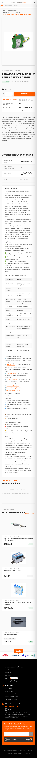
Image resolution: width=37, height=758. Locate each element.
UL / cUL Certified (12, 379)
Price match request (10, 694)
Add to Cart (24, 93)
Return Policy (8, 688)
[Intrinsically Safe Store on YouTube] (9, 709)
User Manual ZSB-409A (13, 390)
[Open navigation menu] (2, 2)
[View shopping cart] (34, 2)
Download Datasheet (13, 386)
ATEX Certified (11, 365)
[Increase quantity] (11, 94)
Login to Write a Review (18, 489)
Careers (11, 678)
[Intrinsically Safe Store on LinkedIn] (6, 709)
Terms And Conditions (18, 756)
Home (3, 10)
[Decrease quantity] (6, 94)
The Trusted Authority (11, 699)
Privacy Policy (27, 753)
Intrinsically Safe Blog (11, 681)
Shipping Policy (9, 691)
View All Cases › (30, 513)
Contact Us (8, 672)
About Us (7, 670)
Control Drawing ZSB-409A (14, 388)
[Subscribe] (31, 734)
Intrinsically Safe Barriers (11, 12)
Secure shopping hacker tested (14, 753)
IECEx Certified (11, 373)
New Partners (8, 675)
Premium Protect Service (11, 696)
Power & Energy (12, 10)
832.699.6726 (11, 706)
